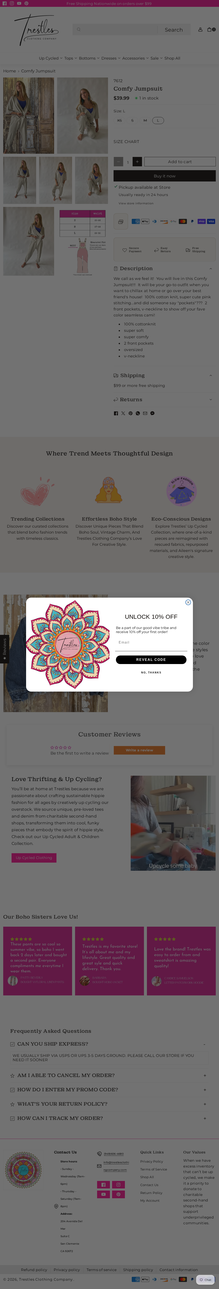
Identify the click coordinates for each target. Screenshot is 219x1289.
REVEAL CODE (151, 659)
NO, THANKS (151, 672)
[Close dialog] (188, 602)
